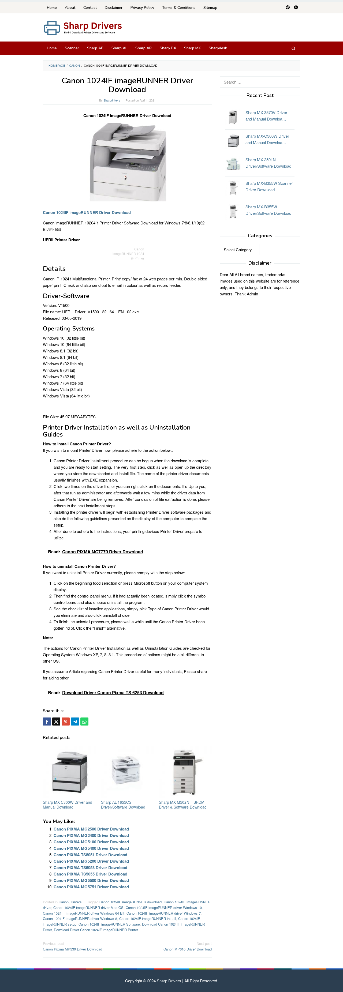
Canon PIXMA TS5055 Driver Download (90, 874)
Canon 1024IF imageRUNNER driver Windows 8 (80, 918)
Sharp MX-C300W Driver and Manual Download (67, 804)
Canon (64, 901)
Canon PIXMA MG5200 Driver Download (91, 861)
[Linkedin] (296, 7)
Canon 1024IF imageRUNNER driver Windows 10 (164, 907)
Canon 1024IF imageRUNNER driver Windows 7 (163, 913)
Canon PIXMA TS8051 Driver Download (90, 855)
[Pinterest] (288, 7)
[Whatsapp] (84, 721)
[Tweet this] (56, 721)
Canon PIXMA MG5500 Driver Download (91, 880)
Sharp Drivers (169, 980)
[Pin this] (66, 721)
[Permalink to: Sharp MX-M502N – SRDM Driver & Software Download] (185, 772)
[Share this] (47, 721)
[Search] (293, 48)
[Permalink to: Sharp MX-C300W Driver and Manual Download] (69, 772)
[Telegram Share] (75, 721)
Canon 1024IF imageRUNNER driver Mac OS (88, 907)
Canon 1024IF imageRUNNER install (147, 918)
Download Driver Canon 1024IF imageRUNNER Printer (96, 929)
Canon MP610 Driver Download (187, 946)
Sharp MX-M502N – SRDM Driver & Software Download (183, 804)
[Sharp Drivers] (83, 27)
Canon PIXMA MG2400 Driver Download (91, 835)
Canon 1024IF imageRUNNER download (130, 901)
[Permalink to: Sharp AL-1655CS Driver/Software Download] (127, 772)
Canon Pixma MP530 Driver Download (72, 946)
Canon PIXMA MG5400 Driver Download (91, 848)
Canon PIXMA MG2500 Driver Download (91, 829)
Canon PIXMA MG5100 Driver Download (91, 842)
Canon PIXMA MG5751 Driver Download (91, 887)
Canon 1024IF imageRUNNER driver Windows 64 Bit (83, 913)
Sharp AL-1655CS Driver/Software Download (123, 804)
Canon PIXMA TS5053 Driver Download (90, 867)
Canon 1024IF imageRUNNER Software (109, 924)
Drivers (76, 901)
